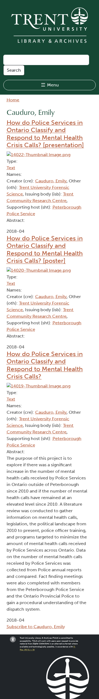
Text (11, 167)
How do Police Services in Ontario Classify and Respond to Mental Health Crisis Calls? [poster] (45, 249)
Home (13, 100)
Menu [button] (52, 85)
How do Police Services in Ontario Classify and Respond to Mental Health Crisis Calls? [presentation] (45, 134)
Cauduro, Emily (51, 181)
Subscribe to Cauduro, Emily (36, 626)
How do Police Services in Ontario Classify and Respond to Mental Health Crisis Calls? (45, 365)
